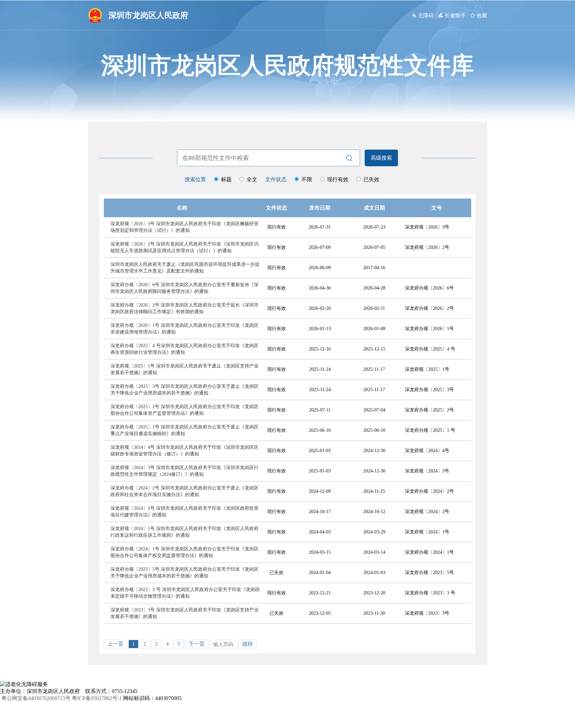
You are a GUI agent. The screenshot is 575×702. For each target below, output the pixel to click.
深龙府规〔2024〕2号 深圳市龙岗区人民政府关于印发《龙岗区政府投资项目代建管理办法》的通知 (184, 511)
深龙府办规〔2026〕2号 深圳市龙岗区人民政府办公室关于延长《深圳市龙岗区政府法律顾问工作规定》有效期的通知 (184, 308)
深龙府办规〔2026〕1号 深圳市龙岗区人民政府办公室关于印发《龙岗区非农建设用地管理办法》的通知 (184, 329)
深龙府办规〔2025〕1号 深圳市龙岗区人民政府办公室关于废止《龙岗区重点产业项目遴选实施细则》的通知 (184, 430)
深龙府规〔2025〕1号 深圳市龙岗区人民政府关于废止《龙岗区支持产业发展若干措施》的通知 (184, 369)
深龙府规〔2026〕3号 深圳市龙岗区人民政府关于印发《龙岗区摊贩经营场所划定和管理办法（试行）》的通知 (184, 227)
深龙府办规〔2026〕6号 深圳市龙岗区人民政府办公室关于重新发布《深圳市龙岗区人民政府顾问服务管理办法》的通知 (184, 288)
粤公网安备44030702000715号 (36, 698)
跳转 (247, 644)
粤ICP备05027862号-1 (97, 698)
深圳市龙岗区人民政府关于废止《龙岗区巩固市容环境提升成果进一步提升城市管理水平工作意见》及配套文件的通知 (185, 268)
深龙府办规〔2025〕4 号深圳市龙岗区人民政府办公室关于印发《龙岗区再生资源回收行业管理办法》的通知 (184, 349)
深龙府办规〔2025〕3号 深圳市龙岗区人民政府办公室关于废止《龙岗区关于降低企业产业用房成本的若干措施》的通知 (184, 389)
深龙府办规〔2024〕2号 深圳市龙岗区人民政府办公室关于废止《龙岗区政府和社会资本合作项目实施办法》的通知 (184, 491)
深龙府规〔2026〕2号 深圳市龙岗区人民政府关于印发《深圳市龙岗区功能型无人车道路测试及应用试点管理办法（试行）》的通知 (184, 247)
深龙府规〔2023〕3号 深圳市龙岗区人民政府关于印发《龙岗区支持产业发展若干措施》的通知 (184, 613)
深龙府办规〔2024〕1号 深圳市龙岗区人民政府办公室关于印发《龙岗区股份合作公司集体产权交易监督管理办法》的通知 (184, 552)
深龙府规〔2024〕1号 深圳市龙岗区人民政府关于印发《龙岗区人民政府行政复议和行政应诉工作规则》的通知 (184, 532)
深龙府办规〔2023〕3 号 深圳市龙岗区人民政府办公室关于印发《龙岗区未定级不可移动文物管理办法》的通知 (185, 593)
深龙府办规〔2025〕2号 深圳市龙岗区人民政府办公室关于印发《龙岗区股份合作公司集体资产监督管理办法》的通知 (184, 410)
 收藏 (478, 15)
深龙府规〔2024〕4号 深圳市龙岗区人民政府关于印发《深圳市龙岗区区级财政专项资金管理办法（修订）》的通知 (184, 450)
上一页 (115, 644)
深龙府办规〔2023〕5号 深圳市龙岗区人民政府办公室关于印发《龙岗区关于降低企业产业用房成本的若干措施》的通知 (184, 572)
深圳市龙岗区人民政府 (148, 15)
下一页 (197, 644)
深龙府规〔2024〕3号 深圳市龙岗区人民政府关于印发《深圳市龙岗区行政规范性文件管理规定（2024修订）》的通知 (184, 471)
